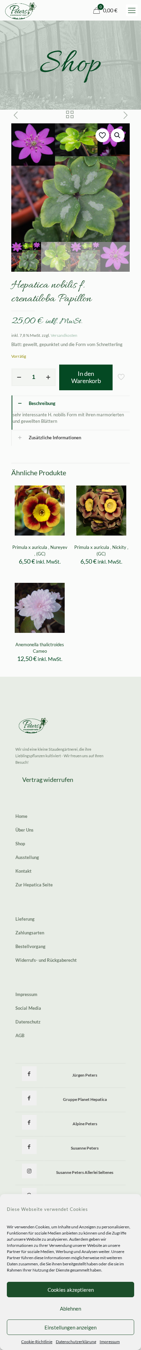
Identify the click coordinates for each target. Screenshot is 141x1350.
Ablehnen (70, 1308)
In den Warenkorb (86, 377)
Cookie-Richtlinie (36, 1341)
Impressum (110, 1341)
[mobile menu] (132, 10)
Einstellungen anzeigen (70, 1327)
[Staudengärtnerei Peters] (21, 10)
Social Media (28, 1008)
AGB (19, 1035)
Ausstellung (27, 857)
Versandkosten (64, 335)
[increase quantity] (48, 377)
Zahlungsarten (29, 932)
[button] (118, 135)
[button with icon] (29, 1073)
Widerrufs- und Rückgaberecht (46, 960)
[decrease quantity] (19, 377)
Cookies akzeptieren (71, 1290)
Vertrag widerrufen (47, 779)
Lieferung (25, 919)
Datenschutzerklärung (76, 1341)
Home (21, 816)
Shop (20, 843)
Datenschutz (27, 1021)
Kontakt (23, 871)
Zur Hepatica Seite (34, 884)
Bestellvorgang (30, 946)
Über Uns (24, 830)
